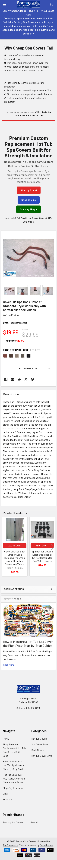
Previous (4, 547)
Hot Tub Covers (39, 738)
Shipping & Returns (13, 787)
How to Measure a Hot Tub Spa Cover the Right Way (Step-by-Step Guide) (28, 643)
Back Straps (37, 749)
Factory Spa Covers (13, 822)
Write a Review (11, 314)
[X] (26, 379)
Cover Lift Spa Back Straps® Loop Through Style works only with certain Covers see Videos (14, 558)
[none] (28, 257)
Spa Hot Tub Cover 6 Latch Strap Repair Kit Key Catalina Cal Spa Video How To (42, 556)
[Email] (12, 379)
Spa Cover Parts (39, 744)
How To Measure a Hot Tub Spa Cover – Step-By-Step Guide (13, 765)
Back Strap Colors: (21, 349)
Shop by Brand (28, 190)
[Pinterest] (32, 379)
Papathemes (46, 845)
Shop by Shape (28, 209)
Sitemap (7, 799)
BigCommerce (10, 845)
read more (8, 664)
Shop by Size (28, 199)
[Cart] (52, 4)
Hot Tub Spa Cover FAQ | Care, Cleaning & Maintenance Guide (14, 778)
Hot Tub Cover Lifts (41, 755)
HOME (6, 738)
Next (53, 547)
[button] (28, 368)
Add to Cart (14, 545)
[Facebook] (6, 379)
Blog (5, 793)
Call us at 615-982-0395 (28, 707)
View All (34, 822)
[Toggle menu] (4, 4)
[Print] (19, 379)
